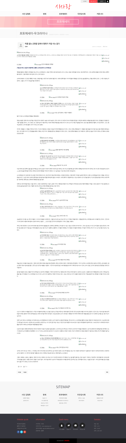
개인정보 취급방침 (21, 423)
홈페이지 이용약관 (21, 426)
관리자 (101, 1)
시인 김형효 (26, 395)
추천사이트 (99, 400)
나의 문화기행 (44, 400)
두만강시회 (81, 395)
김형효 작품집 (26, 398)
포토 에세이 (81, 400)
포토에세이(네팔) (63, 398)
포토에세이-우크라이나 (63, 400)
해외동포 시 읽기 (44, 405)
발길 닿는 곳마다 (63, 403)
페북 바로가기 (93, 1)
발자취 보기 (26, 400)
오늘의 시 (44, 398)
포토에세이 (63, 395)
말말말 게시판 (100, 398)
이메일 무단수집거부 (21, 428)
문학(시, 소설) (81, 398)
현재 (44, 395)
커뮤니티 (100, 395)
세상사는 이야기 (44, 403)
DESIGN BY (63, 440)
